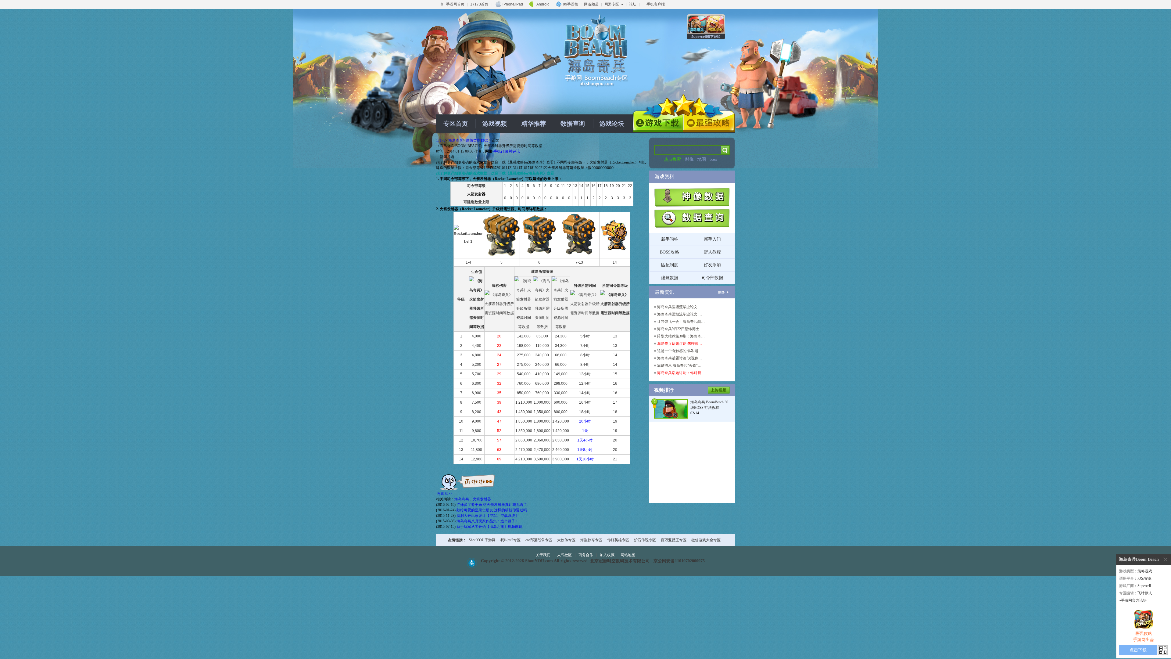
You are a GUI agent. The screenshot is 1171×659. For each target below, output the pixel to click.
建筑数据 (669, 277)
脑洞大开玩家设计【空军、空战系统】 (488, 515)
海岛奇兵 (455, 140)
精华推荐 (533, 123)
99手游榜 (570, 4)
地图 (701, 159)
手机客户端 (655, 4)
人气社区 (564, 555)
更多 (721, 292)
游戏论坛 (612, 123)
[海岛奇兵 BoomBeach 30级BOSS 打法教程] (671, 408)
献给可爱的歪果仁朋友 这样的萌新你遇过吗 (492, 510)
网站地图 (628, 555)
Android (543, 4)
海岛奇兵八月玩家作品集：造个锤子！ (488, 521)
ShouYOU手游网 (482, 540)
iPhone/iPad (513, 4)
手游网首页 (455, 4)
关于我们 (543, 555)
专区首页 (455, 123)
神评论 (514, 151)
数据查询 (572, 123)
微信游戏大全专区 (706, 540)
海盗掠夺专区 (591, 540)
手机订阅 (500, 151)
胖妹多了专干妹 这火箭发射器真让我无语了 (492, 504)
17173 (440, 140)
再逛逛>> (444, 494)
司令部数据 (712, 277)
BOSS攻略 (669, 252)
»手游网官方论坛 (1133, 600)
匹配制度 (669, 265)
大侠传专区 (566, 540)
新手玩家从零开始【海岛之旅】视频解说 (489, 526)
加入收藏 (607, 555)
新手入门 (712, 239)
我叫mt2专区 (510, 540)
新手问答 (669, 239)
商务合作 (585, 555)
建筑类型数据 (477, 140)
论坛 (632, 4)
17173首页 (479, 4)
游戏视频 (494, 123)
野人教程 (712, 252)
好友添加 (712, 265)
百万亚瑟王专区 (673, 540)
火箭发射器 (482, 499)
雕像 (689, 159)
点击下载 (1138, 650)
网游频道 (591, 4)
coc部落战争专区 (538, 540)
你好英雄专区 (618, 540)
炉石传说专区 (645, 540)
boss (713, 159)
